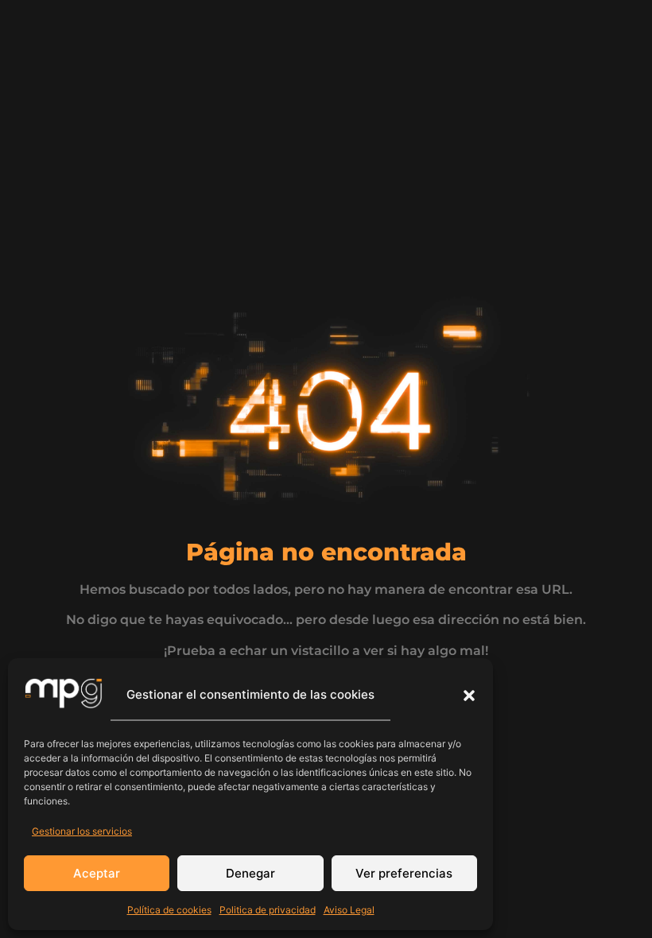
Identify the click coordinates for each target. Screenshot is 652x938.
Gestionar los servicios (82, 831)
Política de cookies (169, 910)
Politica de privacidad (267, 910)
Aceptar (96, 873)
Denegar (250, 873)
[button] (469, 696)
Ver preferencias (403, 873)
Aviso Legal (349, 910)
